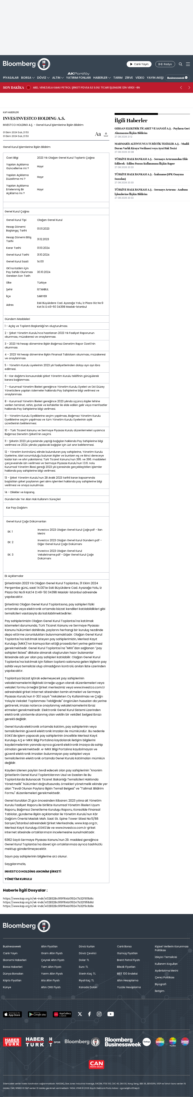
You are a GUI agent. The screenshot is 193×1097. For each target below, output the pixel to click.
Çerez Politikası (164, 977)
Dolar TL (84, 960)
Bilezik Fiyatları (126, 967)
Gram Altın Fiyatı (52, 953)
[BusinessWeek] (177, 77)
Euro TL (83, 967)
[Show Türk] (172, 1042)
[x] (80, 1015)
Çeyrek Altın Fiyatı (52, 960)
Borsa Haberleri (12, 967)
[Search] (180, 64)
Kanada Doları (88, 987)
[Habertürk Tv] (35, 1042)
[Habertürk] (12, 1042)
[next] (189, 87)
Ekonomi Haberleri (14, 960)
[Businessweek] (128, 1042)
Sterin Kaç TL (87, 974)
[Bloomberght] (26, 64)
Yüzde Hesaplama (129, 987)
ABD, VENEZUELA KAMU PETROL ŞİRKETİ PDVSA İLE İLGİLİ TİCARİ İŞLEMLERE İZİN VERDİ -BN (86, 87)
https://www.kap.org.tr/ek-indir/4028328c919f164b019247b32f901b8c (48, 898)
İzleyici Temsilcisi (166, 957)
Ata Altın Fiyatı (50, 980)
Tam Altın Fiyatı (51, 967)
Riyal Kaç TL (86, 980)
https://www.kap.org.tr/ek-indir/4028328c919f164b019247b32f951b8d (48, 902)
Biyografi (160, 984)
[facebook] (89, 1015)
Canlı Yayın (10, 953)
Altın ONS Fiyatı (51, 987)
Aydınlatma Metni (166, 970)
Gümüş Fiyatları (127, 953)
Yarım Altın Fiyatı (52, 974)
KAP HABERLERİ (11, 112)
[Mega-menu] (188, 64)
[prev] (181, 87)
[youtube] (110, 1015)
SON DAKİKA (13, 87)
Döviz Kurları (87, 946)
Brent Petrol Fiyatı (128, 960)
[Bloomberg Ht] (82, 1042)
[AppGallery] (62, 1014)
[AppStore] (12, 1014)
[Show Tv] (160, 1042)
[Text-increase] (98, 134)
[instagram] (99, 1015)
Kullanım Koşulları (166, 964)
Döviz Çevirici (87, 953)
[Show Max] (185, 1042)
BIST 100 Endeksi (127, 974)
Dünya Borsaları (13, 974)
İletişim (159, 991)
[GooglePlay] (37, 1014)
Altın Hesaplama (127, 980)
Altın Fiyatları (49, 946)
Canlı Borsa (124, 946)
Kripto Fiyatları (12, 980)
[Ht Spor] (54, 1042)
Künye (7, 987)
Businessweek (12, 946)
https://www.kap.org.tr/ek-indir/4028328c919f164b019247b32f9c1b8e (48, 906)
